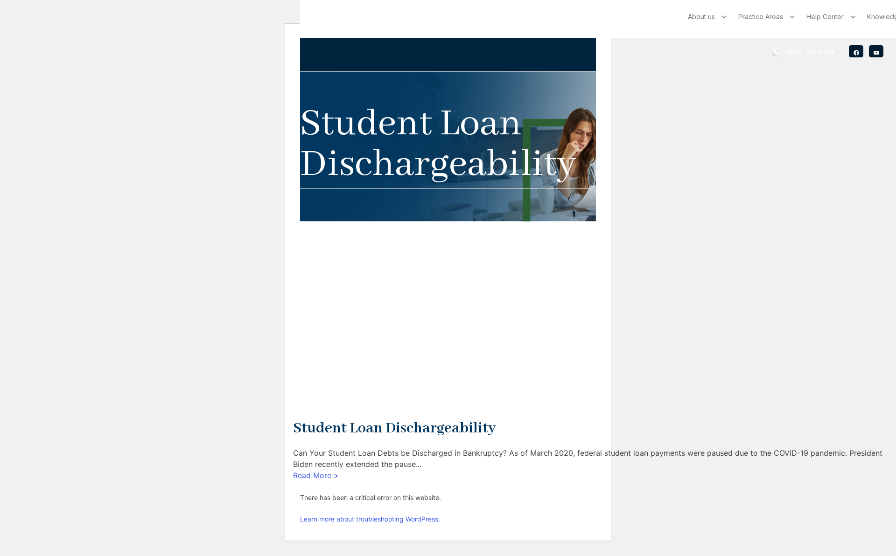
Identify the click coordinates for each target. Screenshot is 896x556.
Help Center (825, 17)
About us (701, 17)
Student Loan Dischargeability (394, 428)
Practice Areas (760, 17)
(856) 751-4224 (810, 52)
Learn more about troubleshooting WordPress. (370, 519)
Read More (316, 475)
